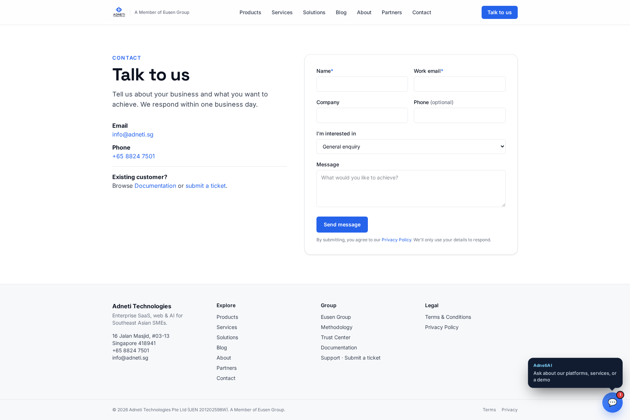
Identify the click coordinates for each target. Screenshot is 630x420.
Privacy (510, 409)
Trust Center (335, 337)
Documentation (155, 185)
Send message (342, 224)
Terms (489, 409)
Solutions (314, 12)
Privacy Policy (396, 239)
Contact (421, 12)
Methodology (337, 327)
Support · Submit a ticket (351, 357)
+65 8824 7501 (133, 156)
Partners (392, 12)
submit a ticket (206, 185)
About (364, 12)
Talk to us (499, 12)
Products (250, 12)
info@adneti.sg (132, 134)
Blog (341, 12)
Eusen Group (336, 317)
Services (282, 12)
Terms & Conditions (448, 317)
